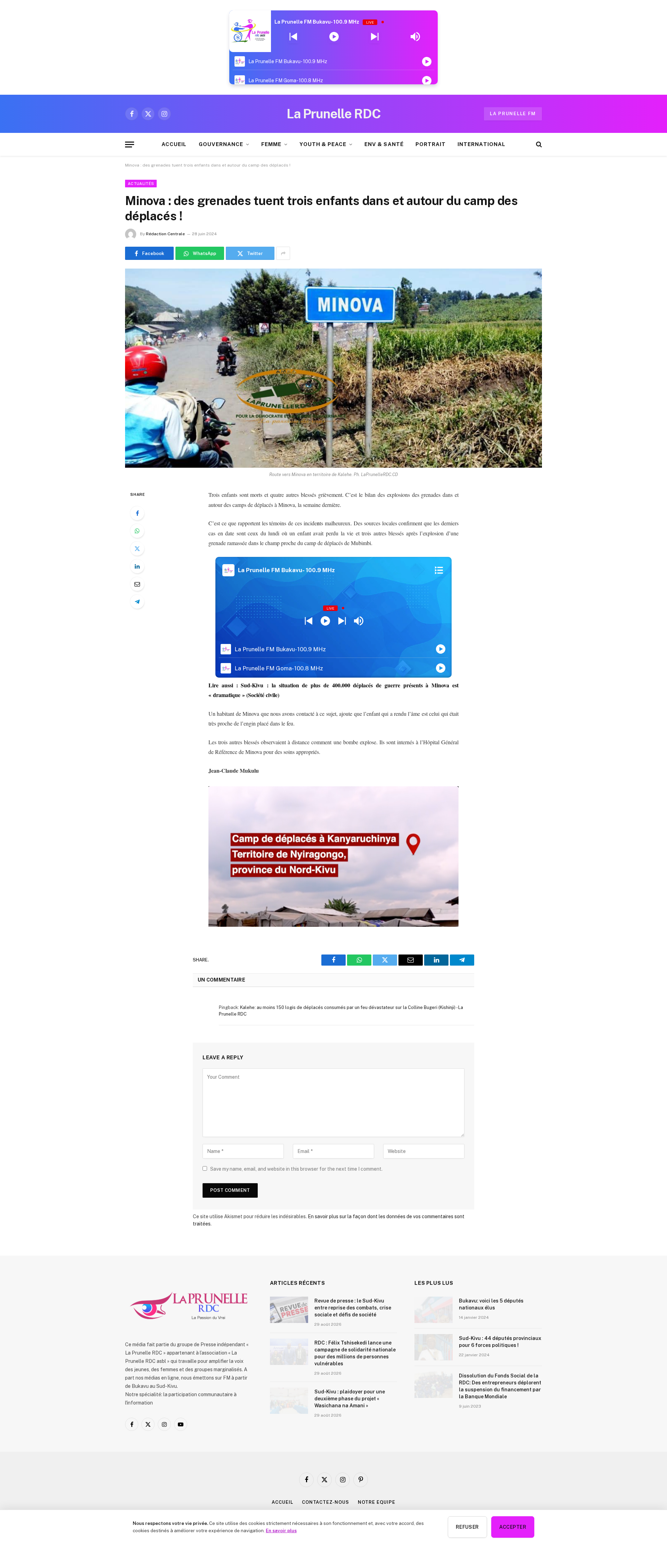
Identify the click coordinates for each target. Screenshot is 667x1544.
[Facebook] (137, 513)
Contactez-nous (325, 1502)
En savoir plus (281, 1530)
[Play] (334, 36)
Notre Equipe (376, 1502)
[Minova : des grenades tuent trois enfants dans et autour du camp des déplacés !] (333, 368)
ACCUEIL (174, 144)
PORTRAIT (430, 144)
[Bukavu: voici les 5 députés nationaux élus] (433, 1310)
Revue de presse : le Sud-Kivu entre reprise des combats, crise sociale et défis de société (352, 1307)
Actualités (141, 183)
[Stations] (439, 570)
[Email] (137, 584)
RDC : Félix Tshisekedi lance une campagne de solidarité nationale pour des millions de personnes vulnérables (355, 1353)
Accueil (282, 1502)
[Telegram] (137, 602)
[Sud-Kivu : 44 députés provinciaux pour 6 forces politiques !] (433, 1347)
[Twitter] (137, 548)
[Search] (538, 144)
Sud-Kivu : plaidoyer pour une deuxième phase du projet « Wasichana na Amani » (349, 1398)
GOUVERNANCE (221, 144)
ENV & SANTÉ (384, 144)
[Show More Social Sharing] (283, 253)
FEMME (271, 144)
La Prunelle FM (513, 113)
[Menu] (129, 144)
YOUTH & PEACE (322, 144)
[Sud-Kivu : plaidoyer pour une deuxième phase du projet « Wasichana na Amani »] (289, 1401)
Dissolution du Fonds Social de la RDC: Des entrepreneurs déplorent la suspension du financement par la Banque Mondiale (500, 1386)
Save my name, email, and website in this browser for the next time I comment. (296, 1169)
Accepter (512, 1527)
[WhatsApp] (137, 531)
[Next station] (293, 36)
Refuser (467, 1527)
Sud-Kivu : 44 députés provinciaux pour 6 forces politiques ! (500, 1341)
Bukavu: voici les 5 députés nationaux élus (491, 1304)
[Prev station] (374, 36)
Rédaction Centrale (165, 233)
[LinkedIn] (137, 566)
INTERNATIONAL (481, 144)
